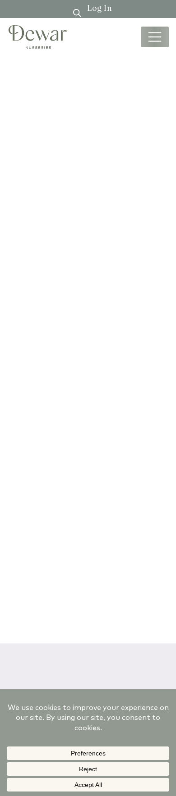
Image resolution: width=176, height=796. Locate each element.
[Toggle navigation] (155, 37)
